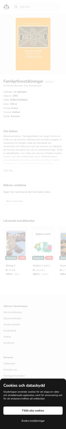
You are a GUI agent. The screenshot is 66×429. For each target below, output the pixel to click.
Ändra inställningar (33, 421)
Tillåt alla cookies (33, 410)
